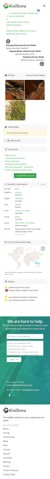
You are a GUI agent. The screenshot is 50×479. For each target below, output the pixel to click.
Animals (18, 192)
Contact (6, 449)
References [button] (15, 140)
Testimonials (9, 437)
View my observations (15, 158)
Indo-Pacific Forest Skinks (17, 23)
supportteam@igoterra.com (19, 385)
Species (6, 453)
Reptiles (18, 204)
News (5, 441)
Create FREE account (25, 175)
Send (12, 359)
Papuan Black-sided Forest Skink (21, 32)
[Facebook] (9, 395)
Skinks (16, 16)
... (6, 13)
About (6, 428)
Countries (7, 457)
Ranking (7, 462)
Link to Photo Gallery (35, 75)
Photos (6, 466)
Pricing (6, 433)
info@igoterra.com (30, 389)
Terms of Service (10, 470)
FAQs (5, 445)
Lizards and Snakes (24, 13)
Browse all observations (16, 164)
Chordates (19, 198)
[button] (6, 13)
